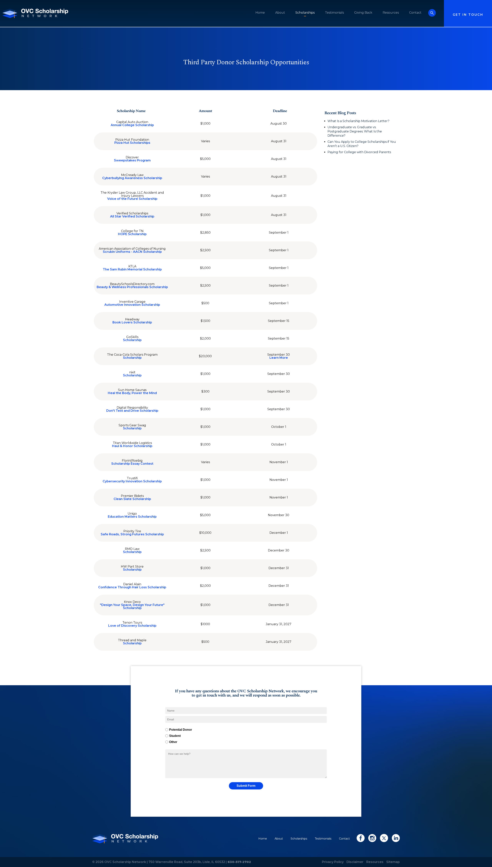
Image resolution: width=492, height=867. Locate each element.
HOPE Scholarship (132, 234)
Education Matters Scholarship (132, 516)
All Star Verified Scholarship (132, 216)
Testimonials (334, 12)
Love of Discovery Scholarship (132, 625)
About (280, 12)
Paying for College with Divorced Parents (359, 152)
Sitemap (393, 862)
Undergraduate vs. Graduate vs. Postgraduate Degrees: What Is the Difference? (354, 131)
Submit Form (246, 785)
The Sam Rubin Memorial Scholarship (132, 269)
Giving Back (363, 12)
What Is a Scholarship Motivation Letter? (358, 121)
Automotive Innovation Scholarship (132, 304)
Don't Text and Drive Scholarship (132, 410)
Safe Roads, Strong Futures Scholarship (132, 534)
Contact (415, 12)
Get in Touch (468, 15)
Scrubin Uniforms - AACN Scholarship (132, 251)
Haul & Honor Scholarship (132, 446)
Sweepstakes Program (132, 160)
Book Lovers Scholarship (132, 322)
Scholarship (132, 340)
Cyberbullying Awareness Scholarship (132, 178)
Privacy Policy (333, 862)
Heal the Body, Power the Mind (132, 393)
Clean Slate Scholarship (132, 499)
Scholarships (305, 12)
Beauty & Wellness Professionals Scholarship (132, 287)
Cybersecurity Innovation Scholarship (132, 481)
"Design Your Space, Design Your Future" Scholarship (132, 606)
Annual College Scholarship (132, 125)
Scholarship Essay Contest (132, 463)
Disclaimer (355, 862)
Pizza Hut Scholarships (132, 142)
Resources (391, 12)
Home (260, 12)
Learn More (278, 357)
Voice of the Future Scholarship (132, 198)
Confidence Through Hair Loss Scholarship (132, 587)
